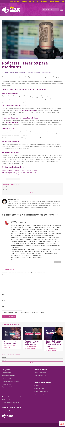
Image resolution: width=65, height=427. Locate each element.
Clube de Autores (14, 1)
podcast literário (16, 179)
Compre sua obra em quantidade (11, 402)
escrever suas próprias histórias (26, 110)
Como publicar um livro (40, 372)
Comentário (5, 275)
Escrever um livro (6, 372)
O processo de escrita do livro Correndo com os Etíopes (19, 172)
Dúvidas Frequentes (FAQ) (41, 391)
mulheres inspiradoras (12, 122)
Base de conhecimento (34, 72)
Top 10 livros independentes (41, 394)
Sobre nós (36, 385)
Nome (4, 294)
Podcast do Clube (54, 1)
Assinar (32, 193)
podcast (8, 179)
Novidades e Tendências (8, 375)
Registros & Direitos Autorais (10, 387)
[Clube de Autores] (16, 415)
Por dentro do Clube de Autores (10, 381)
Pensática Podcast (11, 152)
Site (3, 306)
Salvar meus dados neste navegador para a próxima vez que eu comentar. (24, 312)
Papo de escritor (46, 72)
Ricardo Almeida (20, 72)
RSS (63, 1)
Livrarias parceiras (39, 388)
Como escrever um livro (40, 375)
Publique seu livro (7, 399)
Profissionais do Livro (28, 1)
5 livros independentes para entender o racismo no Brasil (19, 170)
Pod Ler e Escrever (11, 141)
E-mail (4, 300)
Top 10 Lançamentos (41, 1)
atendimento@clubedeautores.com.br (12, 410)
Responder (57, 262)
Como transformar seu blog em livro (13, 174)
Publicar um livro (6, 384)
